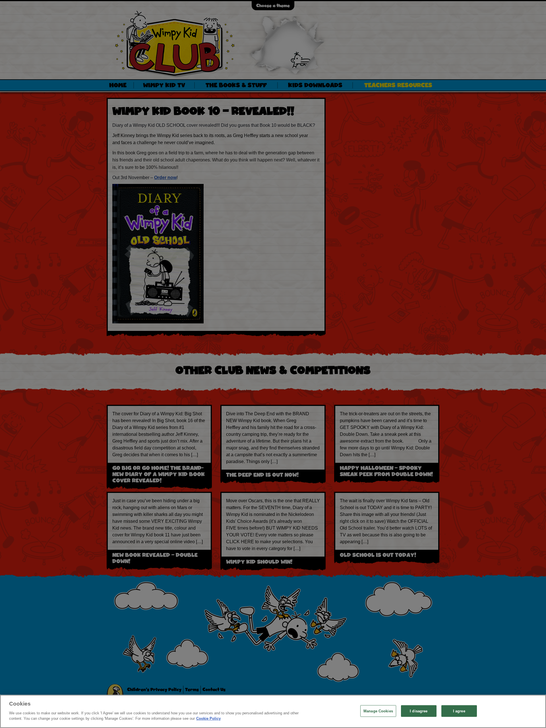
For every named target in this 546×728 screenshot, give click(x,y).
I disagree (418, 711)
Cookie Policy (208, 718)
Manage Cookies (378, 711)
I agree (459, 711)
